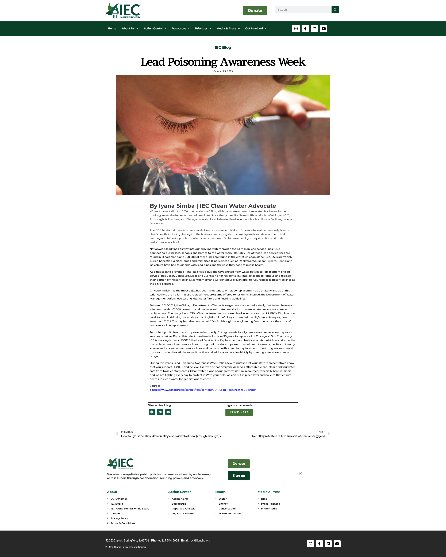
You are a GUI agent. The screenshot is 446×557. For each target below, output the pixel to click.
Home (112, 28)
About (112, 492)
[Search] (335, 9)
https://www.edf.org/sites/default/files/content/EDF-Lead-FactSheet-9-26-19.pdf (204, 389)
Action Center (153, 28)
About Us (128, 28)
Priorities (201, 28)
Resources (179, 28)
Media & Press (226, 28)
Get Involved (254, 28)
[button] (152, 412)
